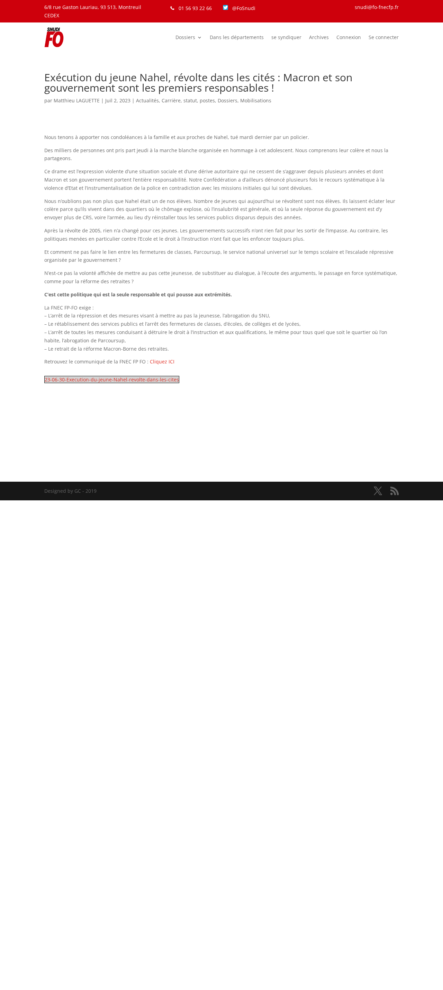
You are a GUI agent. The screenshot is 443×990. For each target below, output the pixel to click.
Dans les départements (237, 37)
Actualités (147, 100)
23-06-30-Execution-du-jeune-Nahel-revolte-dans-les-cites (112, 379)
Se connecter (384, 37)
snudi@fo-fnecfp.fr (377, 7)
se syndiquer (286, 37)
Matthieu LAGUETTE (77, 100)
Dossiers (185, 37)
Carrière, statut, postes (188, 100)
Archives (319, 37)
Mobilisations (255, 100)
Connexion (348, 37)
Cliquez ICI (162, 361)
